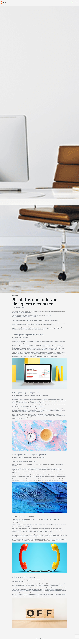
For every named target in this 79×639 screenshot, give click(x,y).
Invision (52, 355)
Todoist (32, 356)
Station (31, 353)
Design (15, 295)
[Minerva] (4, 2)
